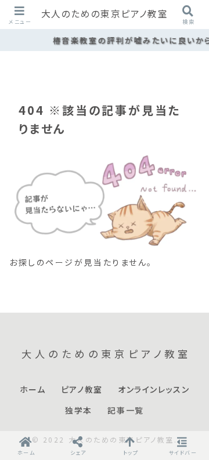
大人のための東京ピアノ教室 (104, 14)
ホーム (33, 390)
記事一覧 (125, 410)
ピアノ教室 (82, 390)
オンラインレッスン (153, 390)
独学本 (78, 410)
